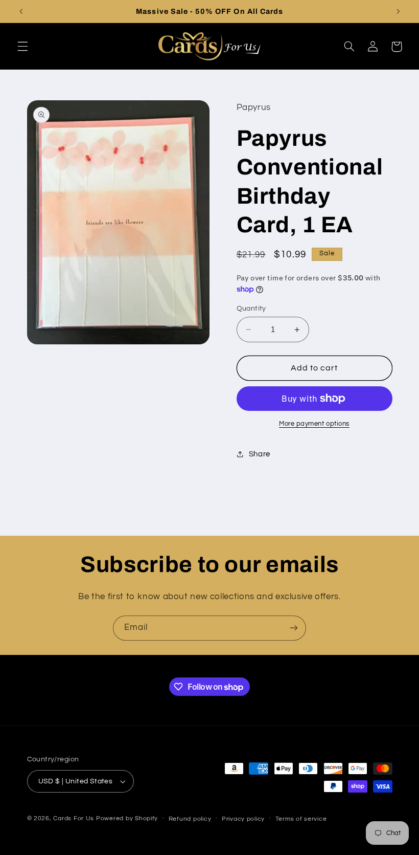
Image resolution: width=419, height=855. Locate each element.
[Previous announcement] (21, 11)
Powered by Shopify (127, 818)
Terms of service (301, 819)
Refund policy (190, 819)
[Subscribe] (294, 628)
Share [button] (259, 454)
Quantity (251, 308)
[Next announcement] (398, 11)
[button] (22, 46)
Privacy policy (243, 819)
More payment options (314, 424)
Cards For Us (73, 818)
